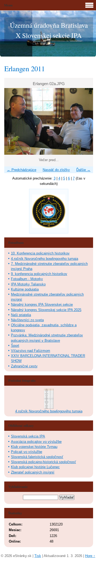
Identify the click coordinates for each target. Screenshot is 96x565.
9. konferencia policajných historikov (39, 274)
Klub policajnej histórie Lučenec (35, 467)
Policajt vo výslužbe (26, 452)
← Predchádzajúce (21, 170)
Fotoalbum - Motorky (27, 279)
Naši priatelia (21, 315)
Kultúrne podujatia (25, 289)
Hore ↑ (90, 556)
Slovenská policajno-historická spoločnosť (43, 462)
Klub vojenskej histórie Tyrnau (34, 447)
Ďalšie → (83, 170)
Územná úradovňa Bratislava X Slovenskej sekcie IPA (49, 30)
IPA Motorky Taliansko (28, 284)
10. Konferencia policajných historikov (40, 253)
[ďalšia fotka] (84, 121)
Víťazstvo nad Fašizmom (30, 351)
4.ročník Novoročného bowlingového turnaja (44, 259)
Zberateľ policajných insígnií (32, 472)
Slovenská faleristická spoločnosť (37, 457)
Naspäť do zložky (56, 170)
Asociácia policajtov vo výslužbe (36, 442)
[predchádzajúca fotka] (13, 121)
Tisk (37, 556)
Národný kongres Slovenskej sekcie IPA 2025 (46, 310)
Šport (15, 346)
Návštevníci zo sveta (27, 320)
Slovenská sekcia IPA (28, 436)
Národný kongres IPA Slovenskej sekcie (42, 305)
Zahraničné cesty (24, 366)
